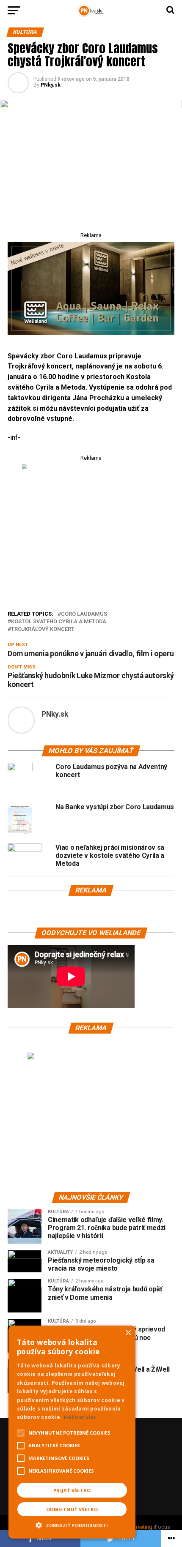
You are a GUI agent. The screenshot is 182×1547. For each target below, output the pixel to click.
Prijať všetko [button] (72, 1490)
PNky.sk (51, 85)
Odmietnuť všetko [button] (72, 1509)
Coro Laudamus (84, 614)
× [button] (128, 1333)
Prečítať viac (80, 1417)
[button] (72, 1524)
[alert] (71, 1432)
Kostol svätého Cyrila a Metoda (58, 622)
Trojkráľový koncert (42, 629)
